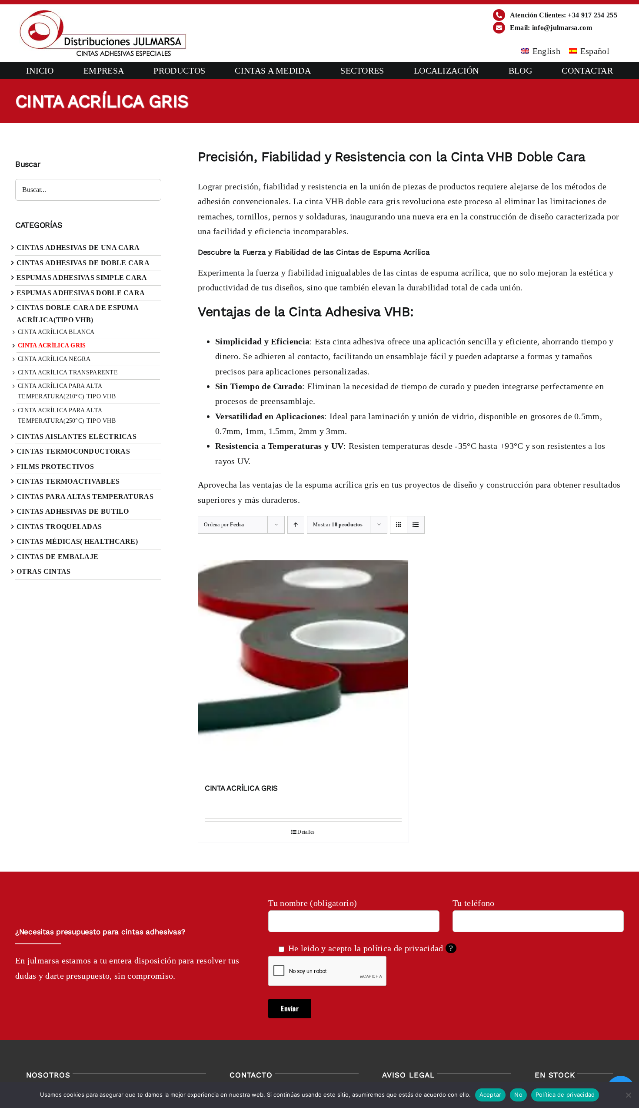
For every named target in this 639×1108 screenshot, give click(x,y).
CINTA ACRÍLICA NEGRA (54, 359)
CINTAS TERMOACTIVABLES (68, 481)
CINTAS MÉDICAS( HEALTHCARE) (77, 541)
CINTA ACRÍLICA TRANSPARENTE (68, 372)
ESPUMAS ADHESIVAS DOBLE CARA (81, 292)
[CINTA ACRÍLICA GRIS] (303, 667)
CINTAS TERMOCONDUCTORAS (73, 451)
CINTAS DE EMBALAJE (57, 556)
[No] (628, 1095)
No (518, 1094)
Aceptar (490, 1094)
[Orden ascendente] (295, 525)
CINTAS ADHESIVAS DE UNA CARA (78, 247)
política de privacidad (403, 948)
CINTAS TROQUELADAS (59, 526)
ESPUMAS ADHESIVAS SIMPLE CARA (82, 277)
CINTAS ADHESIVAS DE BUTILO (73, 511)
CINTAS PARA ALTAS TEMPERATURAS (85, 496)
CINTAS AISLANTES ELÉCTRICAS (76, 436)
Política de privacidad (565, 1094)
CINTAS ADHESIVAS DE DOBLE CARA (83, 262)
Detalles (306, 832)
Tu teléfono (473, 903)
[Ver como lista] (415, 524)
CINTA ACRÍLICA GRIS (241, 788)
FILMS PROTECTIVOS (55, 466)
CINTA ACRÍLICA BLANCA (56, 332)
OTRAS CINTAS (44, 571)
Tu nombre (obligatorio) (312, 903)
